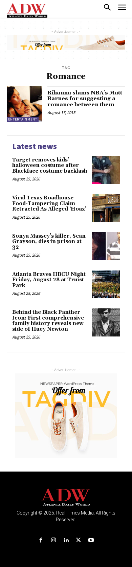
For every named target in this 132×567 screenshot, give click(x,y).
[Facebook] (40, 540)
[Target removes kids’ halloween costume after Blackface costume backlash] (106, 170)
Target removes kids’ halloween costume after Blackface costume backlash (49, 165)
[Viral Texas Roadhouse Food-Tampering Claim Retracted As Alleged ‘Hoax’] (106, 208)
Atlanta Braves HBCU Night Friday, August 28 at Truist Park (49, 280)
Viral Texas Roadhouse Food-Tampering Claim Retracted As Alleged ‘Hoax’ (49, 203)
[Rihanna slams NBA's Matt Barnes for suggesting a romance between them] (24, 104)
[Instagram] (53, 540)
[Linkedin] (65, 540)
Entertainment (22, 119)
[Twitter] (78, 540)
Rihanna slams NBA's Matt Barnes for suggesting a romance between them (84, 98)
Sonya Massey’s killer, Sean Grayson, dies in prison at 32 (49, 241)
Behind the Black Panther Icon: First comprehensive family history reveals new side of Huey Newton (48, 320)
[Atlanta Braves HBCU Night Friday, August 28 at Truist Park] (106, 284)
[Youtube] (91, 540)
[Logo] (66, 497)
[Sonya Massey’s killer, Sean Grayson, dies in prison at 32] (106, 246)
